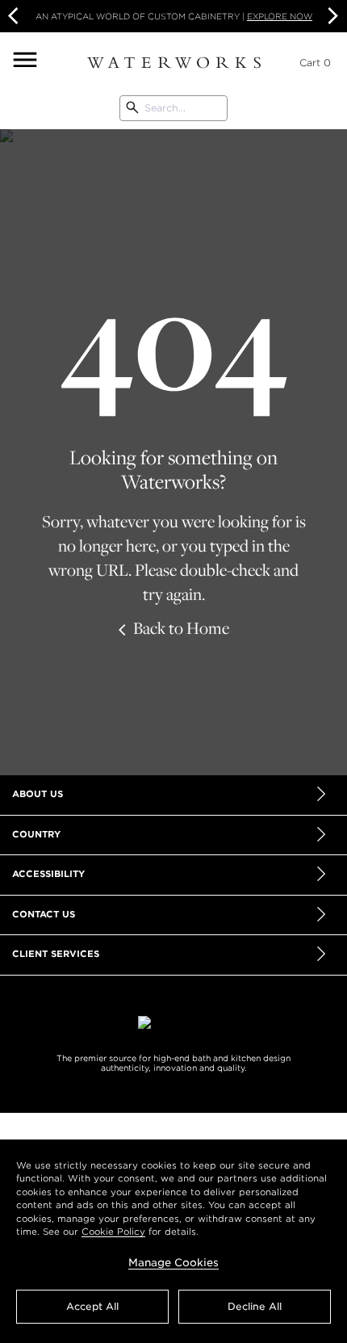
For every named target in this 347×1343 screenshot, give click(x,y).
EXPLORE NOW (279, 16)
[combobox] (173, 108)
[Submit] (132, 108)
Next (331, 16)
